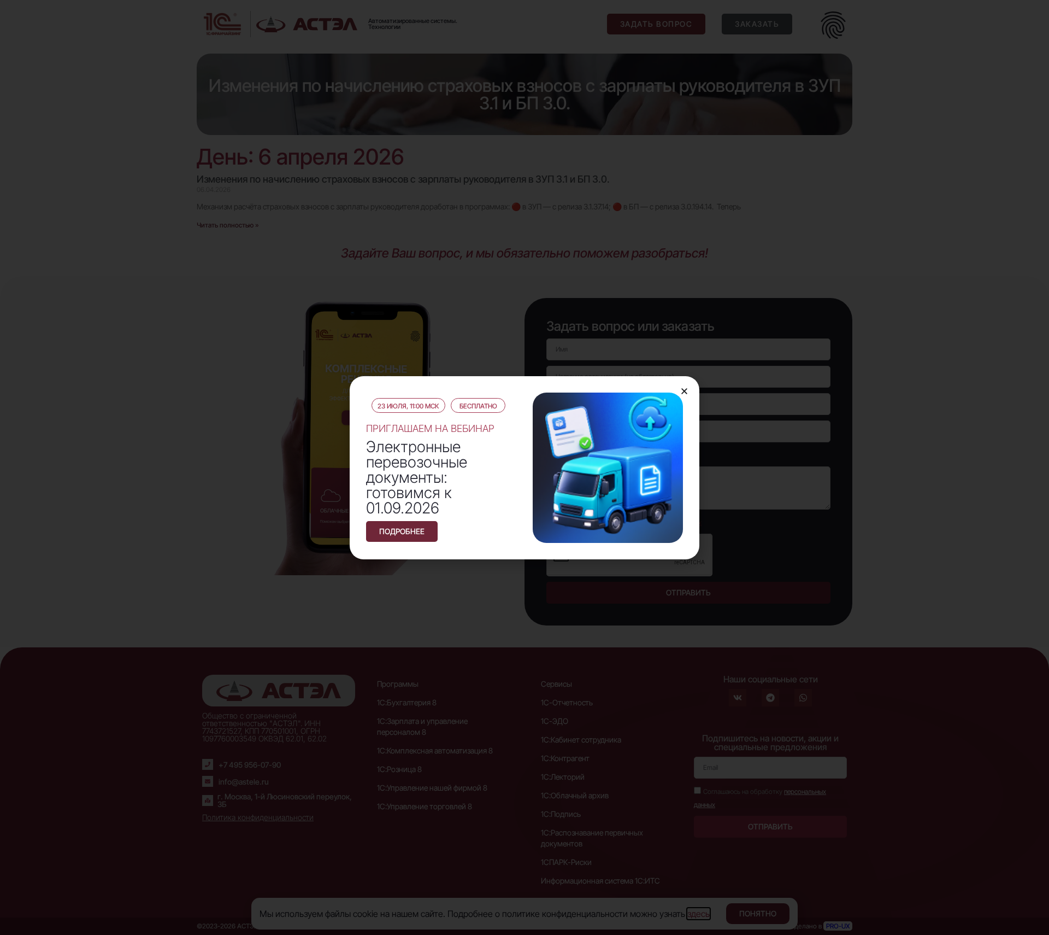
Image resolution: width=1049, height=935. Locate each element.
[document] (524, 467)
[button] (684, 391)
